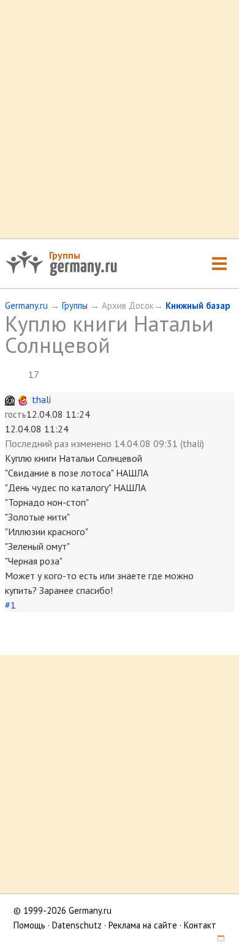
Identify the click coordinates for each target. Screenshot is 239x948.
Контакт (200, 925)
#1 (10, 605)
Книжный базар (197, 305)
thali (41, 399)
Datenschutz (77, 925)
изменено (91, 443)
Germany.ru (26, 305)
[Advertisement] (119, 119)
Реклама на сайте (142, 925)
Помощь (29, 925)
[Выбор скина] (216, 940)
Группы (64, 255)
